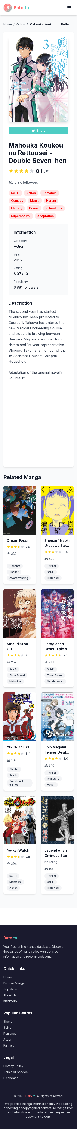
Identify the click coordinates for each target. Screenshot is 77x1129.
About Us (9, 995)
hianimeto (10, 1001)
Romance (10, 1033)
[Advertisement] (38, 426)
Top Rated (10, 989)
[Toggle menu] (69, 7)
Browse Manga (14, 983)
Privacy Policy (13, 1066)
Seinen (8, 1027)
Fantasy (8, 1045)
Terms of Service (15, 1072)
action (20, 24)
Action (7, 1039)
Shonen (8, 1021)
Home (7, 24)
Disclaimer (10, 1078)
